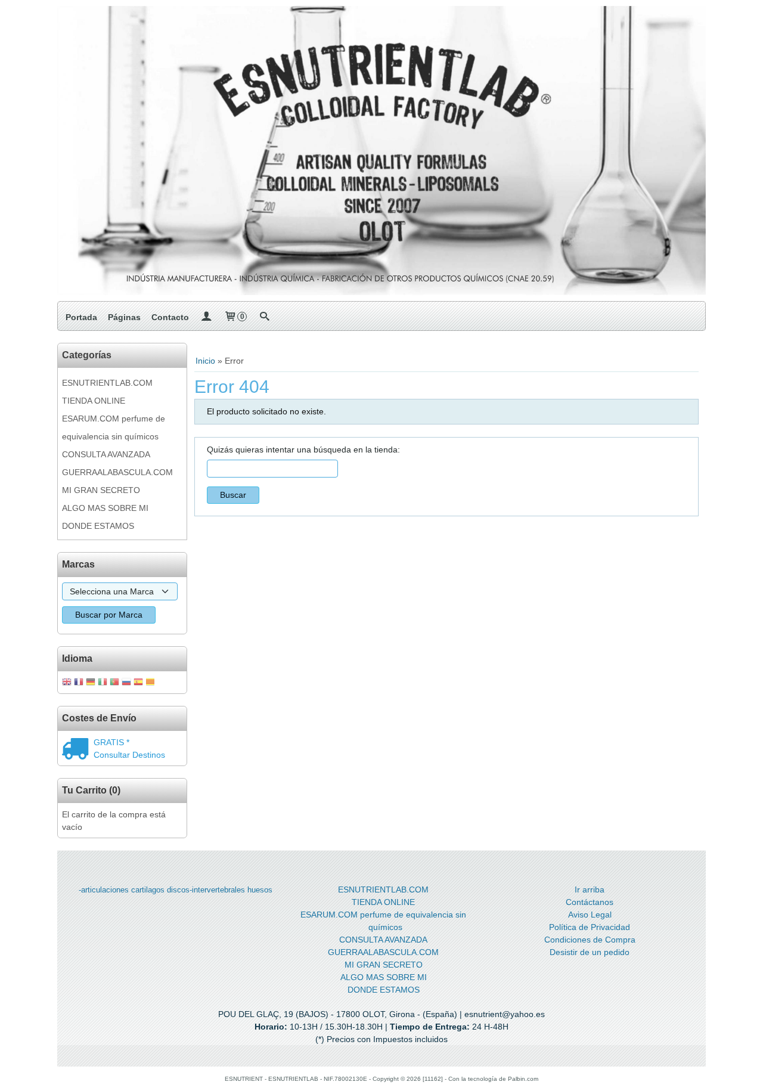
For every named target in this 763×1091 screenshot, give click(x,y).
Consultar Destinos (129, 755)
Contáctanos (589, 902)
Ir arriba (589, 889)
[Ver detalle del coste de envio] (78, 750)
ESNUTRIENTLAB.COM (107, 383)
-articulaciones (104, 889)
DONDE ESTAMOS (98, 526)
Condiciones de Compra (589, 939)
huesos (259, 889)
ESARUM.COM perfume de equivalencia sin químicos (113, 427)
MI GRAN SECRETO (101, 490)
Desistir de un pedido (589, 952)
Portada (81, 317)
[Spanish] (138, 683)
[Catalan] (151, 683)
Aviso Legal (590, 914)
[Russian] (126, 683)
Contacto (170, 317)
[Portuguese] (114, 683)
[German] (90, 683)
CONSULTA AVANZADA (106, 454)
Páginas (124, 317)
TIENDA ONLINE (93, 400)
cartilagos (148, 889)
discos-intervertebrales (206, 889)
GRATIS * (111, 742)
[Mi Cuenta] (206, 317)
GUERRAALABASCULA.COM (117, 472)
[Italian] (102, 683)
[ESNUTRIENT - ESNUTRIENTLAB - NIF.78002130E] (381, 150)
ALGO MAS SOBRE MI (105, 508)
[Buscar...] (264, 317)
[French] (78, 683)
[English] (67, 683)
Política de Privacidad (589, 927)
